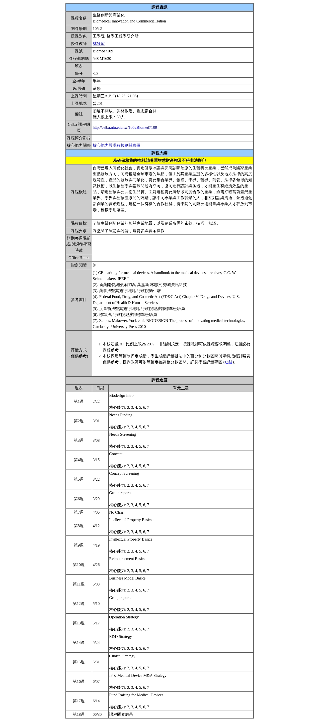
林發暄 (99, 43)
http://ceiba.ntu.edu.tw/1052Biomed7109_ (126, 127)
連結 (229, 362)
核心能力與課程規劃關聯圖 (117, 145)
